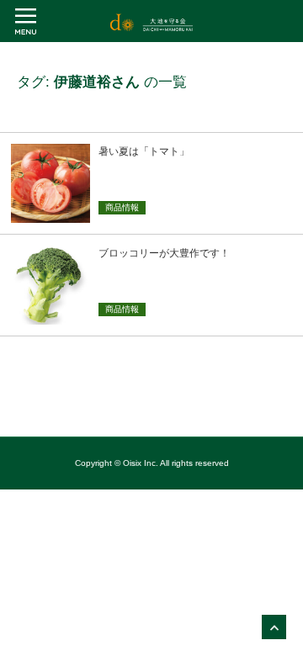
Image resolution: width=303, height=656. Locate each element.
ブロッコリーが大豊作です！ (164, 253)
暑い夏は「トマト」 (143, 151)
